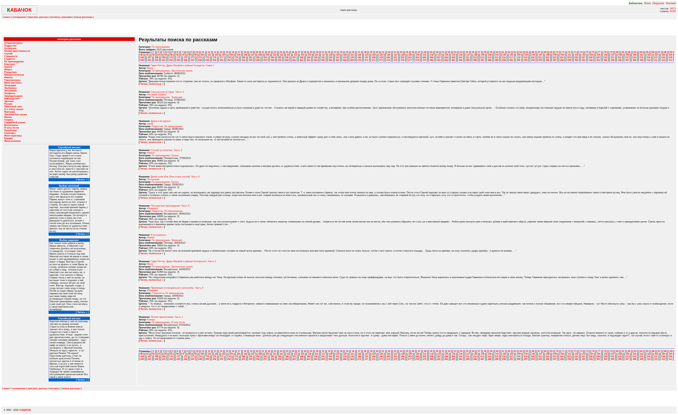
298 (562, 60)
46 (413, 52)
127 (395, 54)
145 (526, 54)
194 (345, 57)
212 (475, 57)
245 (178, 60)
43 (395, 52)
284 (460, 60)
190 (316, 57)
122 (359, 54)
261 (294, 60)
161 (642, 54)
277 (410, 60)
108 (260, 54)
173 (193, 57)
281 (439, 60)
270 (359, 60)
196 (359, 57)
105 (238, 54)
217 (511, 57)
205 (424, 57)
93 (159, 54)
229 (598, 57)
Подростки (157, 126)
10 (197, 52)
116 (316, 54)
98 (189, 54)
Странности (158, 293)
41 (383, 52)
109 (267, 54)
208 (446, 57)
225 (569, 57)
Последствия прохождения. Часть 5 (170, 205)
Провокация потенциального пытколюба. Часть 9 (177, 287)
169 (164, 57)
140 (490, 54)
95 (171, 54)
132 (432, 54)
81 (623, 52)
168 (156, 57)
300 (576, 60)
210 (460, 57)
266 (330, 60)
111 (281, 54)
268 (345, 60)
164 (663, 54)
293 (526, 60)
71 (563, 52)
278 (417, 60)
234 (634, 57)
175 (207, 57)
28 (305, 52)
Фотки (647, 3)
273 (381, 60)
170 (171, 57)
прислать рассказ (38, 17)
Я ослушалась (158, 235)
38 (365, 52)
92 (153, 54)
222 (547, 57)
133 (439, 54)
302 (591, 60)
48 (425, 52)
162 (649, 54)
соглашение (19, 17)
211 (467, 57)
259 (279, 60)
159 (627, 54)
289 (497, 60)
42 (389, 52)
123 (366, 54)
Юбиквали (152, 208)
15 (227, 52)
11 (203, 52)
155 (598, 54)
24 (281, 52)
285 (468, 60)
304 (605, 60)
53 (455, 52)
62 (509, 52)
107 (253, 54)
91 (147, 54)
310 (649, 60)
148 (547, 54)
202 (403, 57)
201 (395, 57)
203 (410, 57)
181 (250, 57)
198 (374, 57)
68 (545, 52)
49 (431, 52)
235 (641, 57)
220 (533, 57)
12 (209, 52)
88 (665, 52)
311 (656, 60)
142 (504, 54)
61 (503, 52)
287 (482, 60)
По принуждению (161, 47)
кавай (150, 123)
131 (424, 54)
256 (258, 60)
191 (323, 57)
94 (165, 54)
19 (251, 52)
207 (439, 57)
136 (461, 54)
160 (634, 54)
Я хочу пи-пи (178, 322)
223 (554, 57)
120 (345, 54)
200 (388, 57)
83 (635, 52)
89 (671, 52)
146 (533, 54)
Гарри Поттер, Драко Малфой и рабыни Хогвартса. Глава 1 (182, 65)
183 (265, 57)
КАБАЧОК (25, 410)
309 (641, 60)
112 (288, 54)
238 (663, 57)
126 (388, 54)
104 (231, 54)
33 (335, 52)
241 (149, 60)
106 (245, 54)
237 (656, 57)
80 (617, 52)
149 (555, 54)
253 (236, 60)
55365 (673, 11)
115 (309, 54)
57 (479, 52)
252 (229, 60)
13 (215, 52)
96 (177, 54)
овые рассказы (83, 17)
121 (352, 54)
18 (245, 52)
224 (562, 57)
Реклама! (671, 3)
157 (613, 54)
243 (164, 60)
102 (216, 54)
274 (388, 60)
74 (581, 52)
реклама (67, 17)
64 (521, 52)
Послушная (153, 179)
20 (257, 52)
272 (374, 60)
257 (265, 60)
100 (202, 54)
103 (224, 54)
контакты (55, 17)
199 (381, 57)
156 (605, 54)
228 (591, 57)
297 (555, 60)
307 (627, 60)
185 (279, 57)
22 (269, 52)
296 (547, 60)
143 (511, 54)
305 (612, 60)
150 (562, 54)
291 (511, 60)
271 (366, 60)
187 (294, 57)
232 (620, 57)
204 (417, 57)
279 (424, 60)
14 (221, 52)
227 (583, 57)
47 (419, 52)
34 (341, 52)
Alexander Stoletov (156, 94)
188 (301, 57)
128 (403, 54)
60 (497, 52)
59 (491, 52)
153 (584, 54)
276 (403, 60)
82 (629, 52)
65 (527, 52)
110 (274, 54)
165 (671, 54)
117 (323, 54)
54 (461, 52)
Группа (175, 155)
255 (250, 60)
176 (214, 57)
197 (366, 57)
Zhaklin (150, 237)
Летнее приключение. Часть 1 (167, 317)
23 (275, 52)
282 (446, 60)
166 (142, 57)
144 (519, 54)
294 (533, 60)
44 (401, 52)
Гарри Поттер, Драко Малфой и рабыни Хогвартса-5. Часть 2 (183, 261)
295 (540, 60)
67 (539, 52)
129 (410, 54)
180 (243, 57)
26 (293, 52)
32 (329, 52)
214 (489, 57)
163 (656, 54)
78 (605, 52)
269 (352, 60)
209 (453, 57)
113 (295, 54)
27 (299, 52)
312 (663, 60)
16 (233, 52)
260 (287, 60)
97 (183, 54)
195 (352, 57)
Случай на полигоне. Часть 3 (166, 150)
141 (497, 54)
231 (612, 57)
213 (482, 57)
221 (540, 57)
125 (381, 54)
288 (489, 60)
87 (659, 52)
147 (540, 54)
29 (311, 52)
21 (263, 52)
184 (272, 57)
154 (591, 54)
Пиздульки (658, 3)
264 (316, 60)
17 (239, 52)
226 (576, 57)
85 (647, 52)
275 (395, 60)
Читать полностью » (151, 84)
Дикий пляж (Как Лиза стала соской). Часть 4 (175, 176)
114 (302, 54)
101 (209, 54)
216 (504, 57)
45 (407, 52)
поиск (7, 17)
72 (569, 52)
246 (185, 60)
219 (525, 57)
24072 (673, 8)
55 (467, 52)
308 (634, 60)
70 (557, 52)
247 (193, 60)
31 (323, 52)
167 (149, 57)
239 (670, 57)
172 (185, 57)
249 (207, 60)
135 (453, 54)
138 (475, 54)
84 (641, 52)
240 (142, 60)
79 (611, 52)
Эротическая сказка (181, 70)
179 (236, 57)
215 (496, 57)
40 (377, 52)
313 (670, 60)
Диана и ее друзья (161, 121)
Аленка (151, 319)
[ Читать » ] (82, 179)
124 (374, 54)
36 (353, 52)
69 (551, 52)
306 (620, 60)
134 (446, 54)
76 (593, 52)
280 (431, 60)
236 (648, 57)
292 (518, 60)
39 (371, 52)
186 (287, 57)
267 (337, 60)
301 (583, 60)
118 (330, 54)
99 (195, 54)
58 (485, 52)
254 (243, 60)
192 (330, 57)
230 (605, 57)
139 (482, 54)
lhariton (150, 152)
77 (599, 52)
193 (337, 57)
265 (323, 60)
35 (347, 52)
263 (308, 60)
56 (473, 52)
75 (587, 52)
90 (141, 54)
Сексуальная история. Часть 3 (167, 92)
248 (200, 60)
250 (214, 60)
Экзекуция (176, 97)
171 (178, 57)
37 (359, 52)
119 (338, 54)
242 (156, 60)
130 (417, 54)
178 (229, 57)
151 (569, 54)
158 (620, 54)
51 (443, 52)
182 (258, 57)
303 (598, 60)
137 (468, 54)
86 (653, 52)
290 (504, 60)
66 (533, 52)
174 (200, 57)
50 (437, 52)
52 (449, 52)
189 (308, 57)
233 (627, 57)
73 (575, 52)
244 (171, 60)
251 (222, 60)
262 (301, 60)
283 (453, 60)
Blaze (150, 68)
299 (569, 60)
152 (576, 54)
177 (222, 57)
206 (431, 57)
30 (317, 52)
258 (272, 60)
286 (475, 60)
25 (287, 52)
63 (515, 52)
